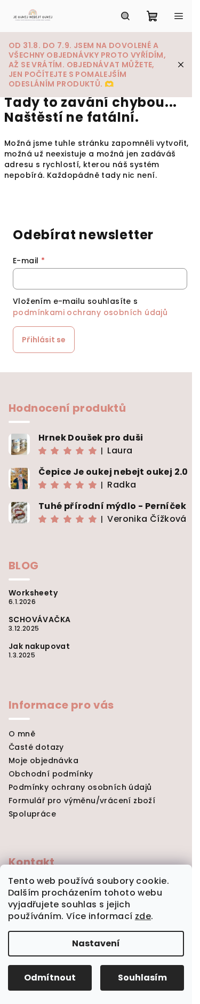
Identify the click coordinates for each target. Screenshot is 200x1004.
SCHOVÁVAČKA (39, 619)
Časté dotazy (36, 747)
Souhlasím (142, 977)
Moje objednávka (43, 760)
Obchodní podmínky (51, 773)
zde (143, 916)
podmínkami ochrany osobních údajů (90, 312)
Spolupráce (32, 814)
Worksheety (33, 593)
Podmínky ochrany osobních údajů (80, 787)
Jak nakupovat (39, 646)
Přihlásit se (44, 339)
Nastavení (96, 943)
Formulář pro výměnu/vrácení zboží (82, 800)
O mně (22, 733)
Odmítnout (50, 977)
